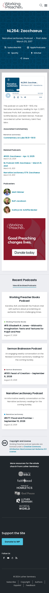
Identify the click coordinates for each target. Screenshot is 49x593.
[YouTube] (8, 558)
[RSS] (16, 558)
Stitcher (37, 53)
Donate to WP (12, 541)
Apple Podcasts (37, 47)
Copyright (25, 582)
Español (17, 585)
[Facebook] (4, 558)
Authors (38, 582)
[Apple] (12, 558)
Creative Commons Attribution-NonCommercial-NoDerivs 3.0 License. (28, 449)
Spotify (14, 53)
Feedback (30, 585)
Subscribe (11, 582)
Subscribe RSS (14, 47)
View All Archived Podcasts (24, 285)
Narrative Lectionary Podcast (17, 38)
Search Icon (41, 5)
